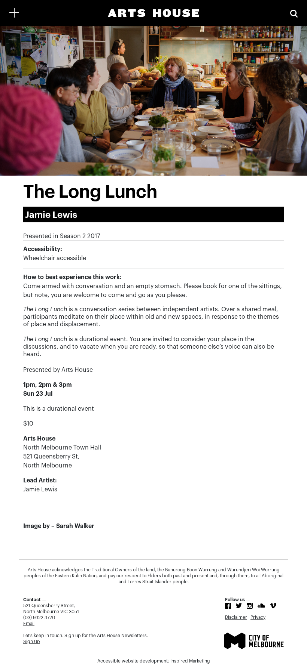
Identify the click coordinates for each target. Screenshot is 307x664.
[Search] (294, 13)
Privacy (257, 617)
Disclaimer (236, 617)
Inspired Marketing (190, 661)
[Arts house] (153, 13)
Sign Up (31, 641)
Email (28, 623)
